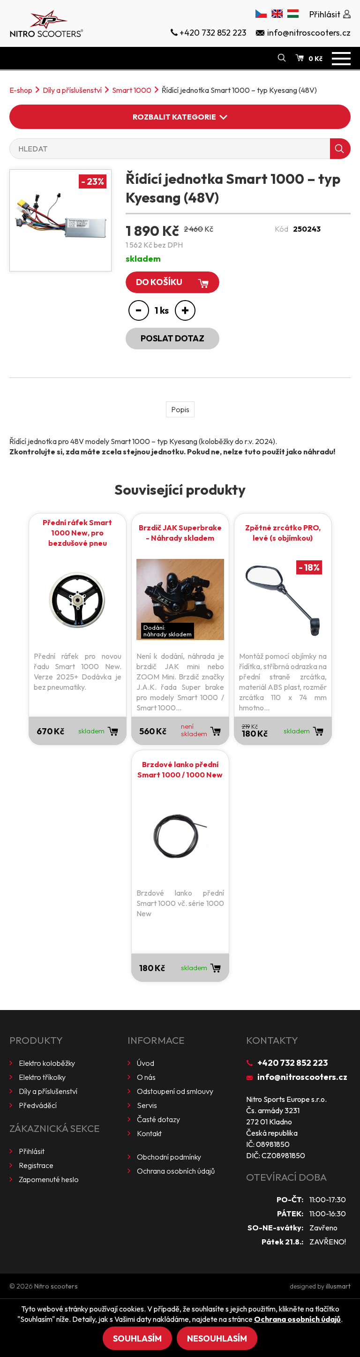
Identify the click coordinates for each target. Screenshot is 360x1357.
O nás (146, 1077)
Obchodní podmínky (169, 1156)
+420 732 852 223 (292, 1062)
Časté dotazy (158, 1119)
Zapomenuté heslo (49, 1179)
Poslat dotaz (172, 338)
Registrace (36, 1165)
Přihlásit (32, 1151)
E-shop (20, 90)
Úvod (145, 1063)
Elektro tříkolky (42, 1077)
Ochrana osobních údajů (176, 1171)
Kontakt (149, 1133)
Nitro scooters (56, 1286)
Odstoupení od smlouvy (175, 1091)
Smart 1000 (131, 90)
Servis (147, 1105)
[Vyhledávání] (282, 58)
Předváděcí (38, 1105)
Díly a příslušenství (72, 90)
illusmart (338, 1286)
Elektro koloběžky (47, 1063)
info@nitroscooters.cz (302, 1076)
